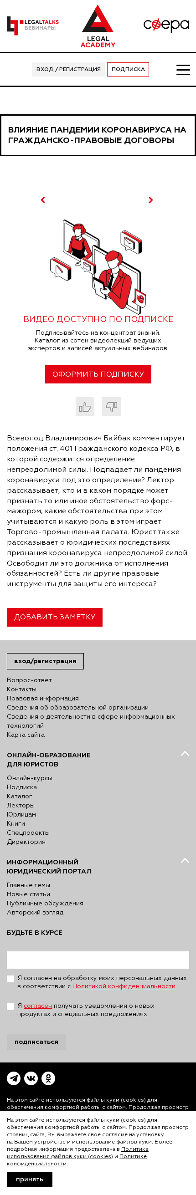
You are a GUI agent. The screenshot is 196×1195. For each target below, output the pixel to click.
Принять (29, 1179)
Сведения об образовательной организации (78, 708)
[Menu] (182, 69)
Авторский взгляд (35, 912)
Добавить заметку (54, 617)
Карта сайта (26, 735)
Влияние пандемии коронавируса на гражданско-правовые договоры (97, 135)
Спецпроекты (28, 833)
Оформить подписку (98, 374)
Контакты (21, 689)
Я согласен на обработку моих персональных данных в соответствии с (102, 982)
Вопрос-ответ (29, 680)
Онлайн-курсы (29, 778)
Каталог (19, 796)
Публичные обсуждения (45, 903)
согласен (38, 1006)
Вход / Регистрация (68, 69)
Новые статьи (28, 894)
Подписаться (36, 1042)
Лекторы (21, 805)
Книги (16, 824)
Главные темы (28, 885)
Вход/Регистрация (45, 661)
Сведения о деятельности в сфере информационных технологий (91, 721)
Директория (26, 842)
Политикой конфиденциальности (123, 986)
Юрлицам (21, 815)
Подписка (128, 69)
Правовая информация (43, 698)
